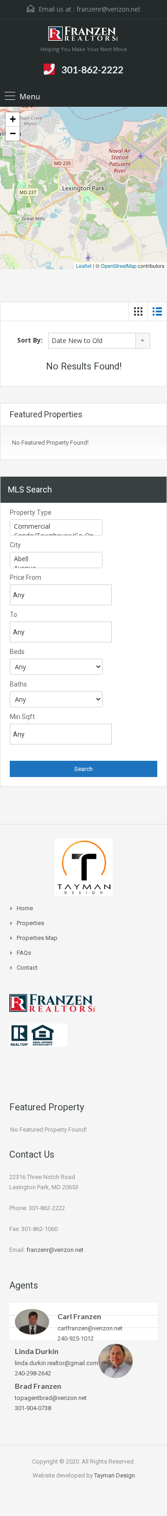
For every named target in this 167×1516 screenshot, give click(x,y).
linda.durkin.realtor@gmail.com (56, 1363)
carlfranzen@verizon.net (90, 1328)
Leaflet (83, 265)
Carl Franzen (79, 1316)
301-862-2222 (92, 69)
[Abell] (56, 559)
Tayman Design (114, 1475)
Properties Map (37, 937)
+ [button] (13, 119)
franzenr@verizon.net (109, 9)
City (15, 545)
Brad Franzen (38, 1385)
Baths (18, 684)
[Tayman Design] (84, 866)
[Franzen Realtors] (83, 35)
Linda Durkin (36, 1351)
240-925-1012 (76, 1338)
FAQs (24, 952)
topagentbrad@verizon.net (51, 1397)
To (13, 614)
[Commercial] (56, 526)
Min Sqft (22, 716)
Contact (27, 967)
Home (25, 908)
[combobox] (99, 341)
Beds (17, 651)
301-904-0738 (33, 1408)
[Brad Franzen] (115, 1360)
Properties (30, 923)
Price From (25, 577)
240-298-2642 (33, 1373)
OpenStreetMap (118, 265)
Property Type (30, 512)
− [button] (13, 133)
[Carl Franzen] (32, 1321)
